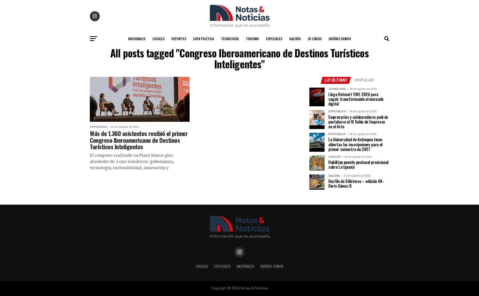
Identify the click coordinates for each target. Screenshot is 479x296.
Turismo (252, 38)
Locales (158, 38)
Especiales (274, 38)
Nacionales (136, 38)
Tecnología (230, 38)
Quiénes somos (340, 38)
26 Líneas (315, 38)
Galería (295, 38)
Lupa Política (203, 38)
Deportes (178, 38)
